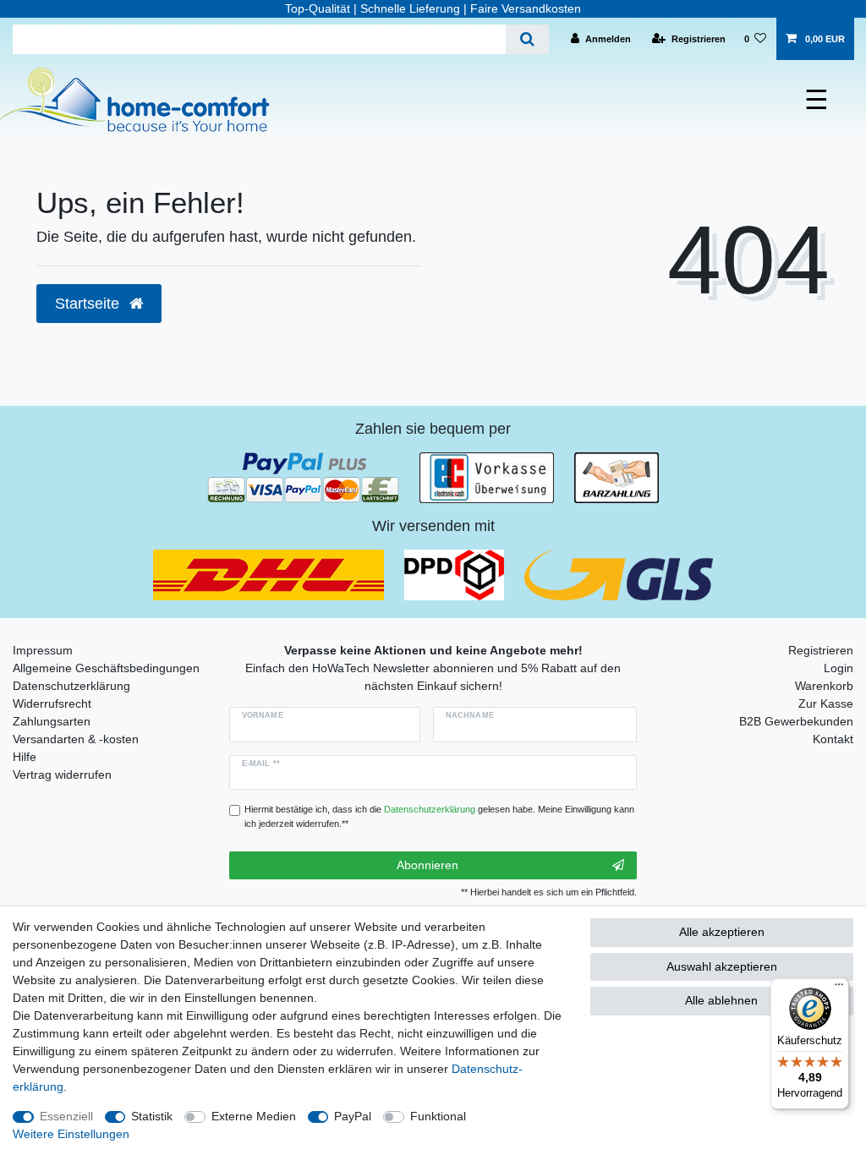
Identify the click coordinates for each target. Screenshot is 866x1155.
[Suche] (527, 39)
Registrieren (820, 650)
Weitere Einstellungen (71, 1134)
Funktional (438, 1116)
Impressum (43, 650)
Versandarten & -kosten (76, 739)
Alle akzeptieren (722, 932)
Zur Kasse (825, 703)
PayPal (352, 1116)
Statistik (152, 1116)
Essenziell (66, 1116)
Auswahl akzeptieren (721, 966)
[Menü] (839, 988)
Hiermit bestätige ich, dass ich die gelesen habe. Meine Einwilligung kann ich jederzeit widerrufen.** (439, 816)
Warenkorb (824, 685)
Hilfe (24, 757)
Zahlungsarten (51, 721)
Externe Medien (253, 1116)
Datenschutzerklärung (71, 685)
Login (838, 668)
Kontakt (833, 739)
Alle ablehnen (721, 1000)
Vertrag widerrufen (62, 774)
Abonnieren (427, 865)
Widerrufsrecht (52, 703)
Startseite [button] (89, 303)
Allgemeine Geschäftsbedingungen (106, 668)
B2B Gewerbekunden (796, 721)
